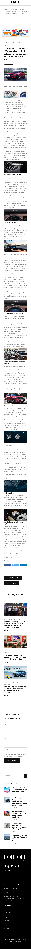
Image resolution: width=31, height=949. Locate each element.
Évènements (7, 925)
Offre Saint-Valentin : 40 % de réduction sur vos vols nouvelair (19, 789)
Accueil (6, 909)
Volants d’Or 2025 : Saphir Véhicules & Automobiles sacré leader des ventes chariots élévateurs (14, 624)
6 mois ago (14, 831)
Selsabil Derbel (9, 64)
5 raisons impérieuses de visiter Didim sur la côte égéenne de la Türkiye (19, 838)
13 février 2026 (19, 619)
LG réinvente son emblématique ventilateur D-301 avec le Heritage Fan (19, 826)
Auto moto (13, 42)
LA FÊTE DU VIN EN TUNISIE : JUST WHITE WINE (15, 899)
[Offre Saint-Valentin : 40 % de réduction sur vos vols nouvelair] (7, 790)
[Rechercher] (25, 776)
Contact (6, 928)
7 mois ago (14, 843)
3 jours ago (14, 819)
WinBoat (6, 920)
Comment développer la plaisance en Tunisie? (15, 891)
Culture (6, 917)
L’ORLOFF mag (13, 9)
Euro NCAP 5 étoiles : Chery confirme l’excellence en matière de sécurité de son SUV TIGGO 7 (15, 689)
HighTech (12, 651)
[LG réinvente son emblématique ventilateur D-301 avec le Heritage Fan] (7, 825)
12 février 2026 (7, 684)
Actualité (21, 9)
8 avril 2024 (6, 45)
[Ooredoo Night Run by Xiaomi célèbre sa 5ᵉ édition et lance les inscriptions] (15, 641)
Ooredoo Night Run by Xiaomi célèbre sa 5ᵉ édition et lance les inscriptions (15, 657)
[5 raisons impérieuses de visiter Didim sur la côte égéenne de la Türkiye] (7, 837)
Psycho (6, 923)
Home (6, 9)
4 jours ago (14, 793)
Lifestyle (6, 43)
